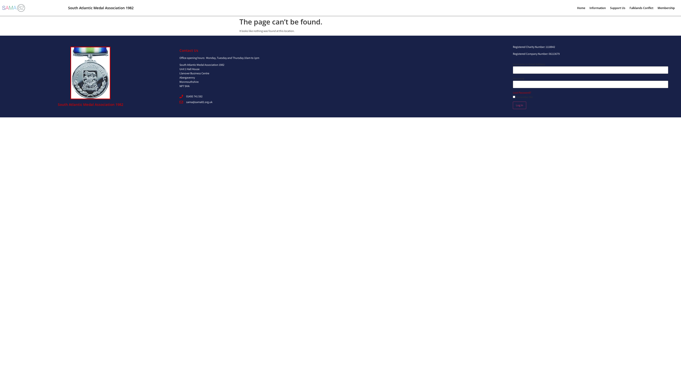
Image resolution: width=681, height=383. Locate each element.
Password (518, 78)
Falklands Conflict (641, 8)
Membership (666, 8)
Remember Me (524, 97)
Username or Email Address (529, 64)
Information (597, 8)
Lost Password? (522, 93)
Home (581, 8)
